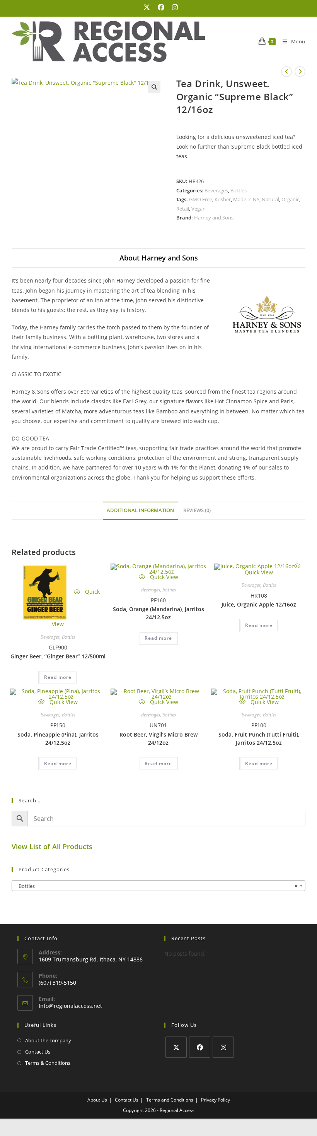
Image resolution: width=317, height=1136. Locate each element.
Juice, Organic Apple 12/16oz (259, 604)
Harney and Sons (213, 217)
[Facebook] (199, 1047)
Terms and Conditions (169, 1100)
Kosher (223, 199)
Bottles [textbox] (156, 885)
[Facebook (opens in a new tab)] (161, 7)
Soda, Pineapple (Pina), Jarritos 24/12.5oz (58, 738)
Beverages (216, 190)
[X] (176, 1047)
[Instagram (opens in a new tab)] (173, 7)
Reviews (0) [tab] (197, 510)
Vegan (198, 208)
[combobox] (158, 885)
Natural (270, 199)
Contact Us (37, 1051)
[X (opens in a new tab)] (147, 7)
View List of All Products (52, 846)
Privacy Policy (215, 1100)
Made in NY (246, 199)
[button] (154, 87)
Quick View (163, 577)
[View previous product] (286, 71)
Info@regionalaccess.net (70, 1005)
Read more (58, 677)
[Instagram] (223, 1047)
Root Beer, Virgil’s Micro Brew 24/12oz (158, 738)
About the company (48, 1040)
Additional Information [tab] (140, 510)
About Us (97, 1100)
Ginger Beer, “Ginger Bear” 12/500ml (58, 656)
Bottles (238, 190)
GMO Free (200, 199)
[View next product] (300, 71)
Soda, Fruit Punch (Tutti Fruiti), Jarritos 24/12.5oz (259, 738)
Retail (182, 208)
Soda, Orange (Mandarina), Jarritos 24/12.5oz (158, 613)
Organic (290, 199)
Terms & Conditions (47, 1062)
